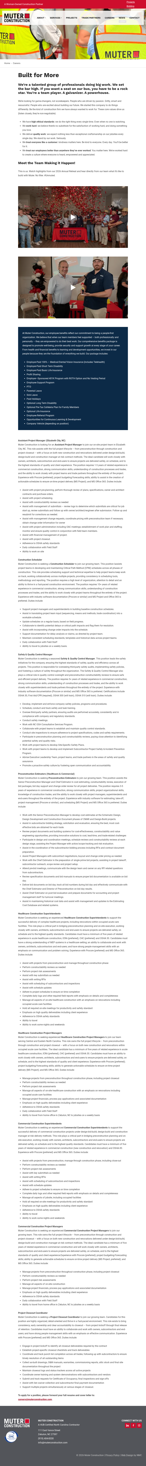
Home (7, 63)
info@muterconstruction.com (52, 1442)
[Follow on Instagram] (139, 1425)
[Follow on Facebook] (133, 1425)
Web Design (127, 1455)
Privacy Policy (112, 1455)
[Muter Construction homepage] (17, 18)
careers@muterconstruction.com (35, 1399)
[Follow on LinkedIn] (127, 1425)
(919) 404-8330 (46, 1438)
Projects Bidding (131, 4)
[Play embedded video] (73, 217)
